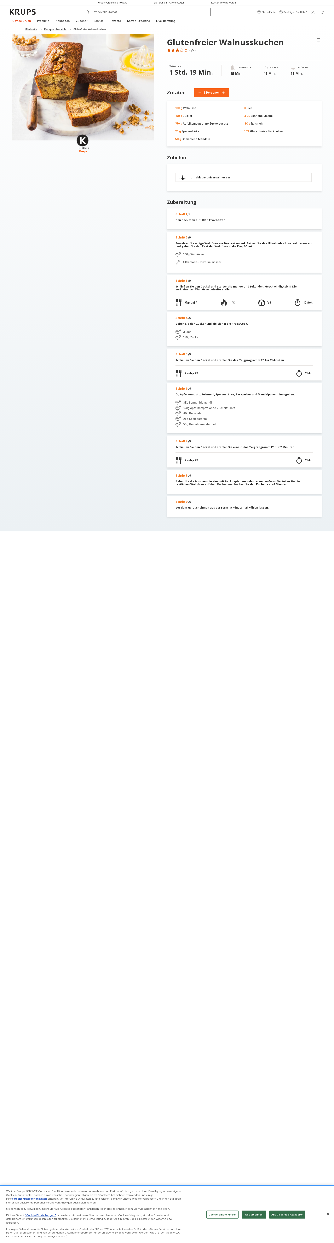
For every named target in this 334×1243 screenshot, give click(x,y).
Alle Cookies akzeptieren (287, 1214)
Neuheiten (62, 20)
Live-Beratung (166, 20)
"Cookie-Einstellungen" (40, 1215)
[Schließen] (328, 1214)
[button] (267, 12)
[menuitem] (21, 21)
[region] (167, 1214)
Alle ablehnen (253, 1214)
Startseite (31, 29)
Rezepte (115, 20)
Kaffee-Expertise (138, 20)
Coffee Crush (21, 20)
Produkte (43, 20)
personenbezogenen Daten (29, 1198)
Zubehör (81, 20)
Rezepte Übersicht (55, 29)
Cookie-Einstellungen (222, 1214)
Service (99, 20)
